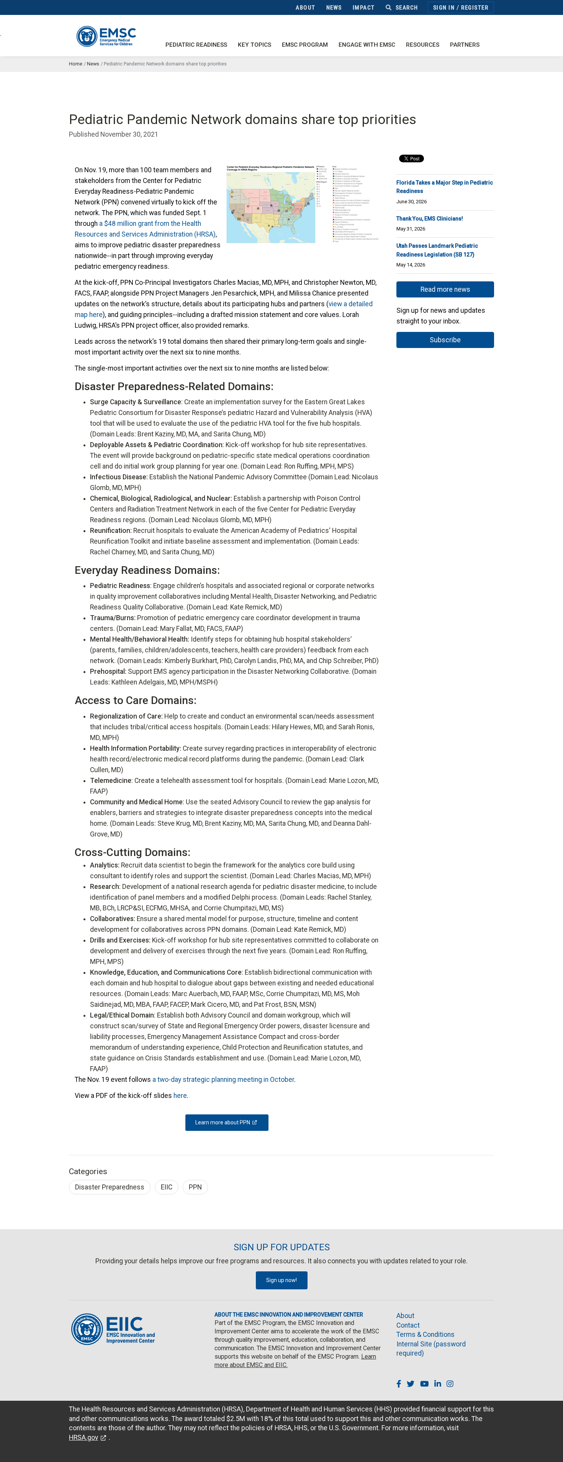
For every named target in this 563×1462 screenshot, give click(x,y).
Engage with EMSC (367, 44)
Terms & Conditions (425, 1334)
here (180, 1095)
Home (75, 64)
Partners (465, 44)
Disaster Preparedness (109, 1187)
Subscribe (445, 340)
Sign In (444, 7)
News (334, 7)
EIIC (166, 1187)
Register (474, 7)
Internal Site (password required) (431, 1348)
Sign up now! (281, 1280)
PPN (195, 1187)
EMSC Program (305, 44)
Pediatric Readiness (196, 44)
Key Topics (254, 44)
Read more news (445, 289)
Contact (408, 1325)
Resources (422, 44)
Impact (364, 7)
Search (406, 7)
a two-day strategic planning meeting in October (223, 1079)
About (306, 7)
